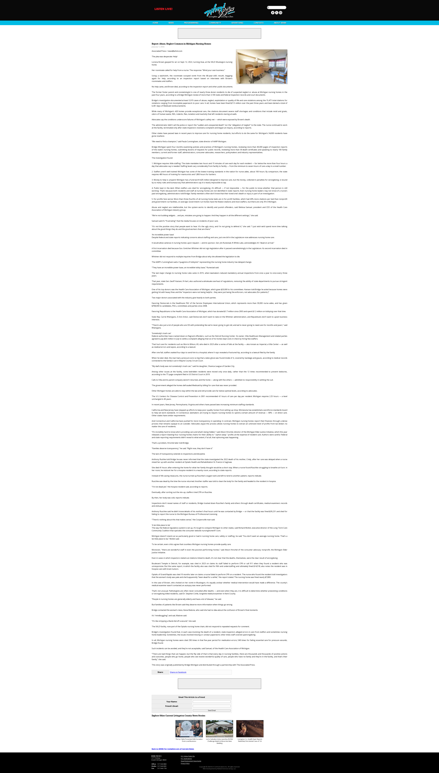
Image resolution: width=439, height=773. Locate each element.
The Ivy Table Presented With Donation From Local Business (189, 740)
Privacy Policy (185, 763)
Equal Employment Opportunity (191, 761)
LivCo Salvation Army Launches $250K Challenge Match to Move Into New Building (219, 741)
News (171, 23)
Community (215, 23)
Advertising (237, 23)
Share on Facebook (178, 672)
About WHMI (280, 23)
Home (155, 23)
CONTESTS (259, 23)
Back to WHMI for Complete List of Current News (173, 749)
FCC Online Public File (188, 756)
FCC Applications (186, 759)
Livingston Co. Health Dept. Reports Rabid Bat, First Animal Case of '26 (250, 740)
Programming (191, 23)
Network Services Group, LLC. (226, 769)
